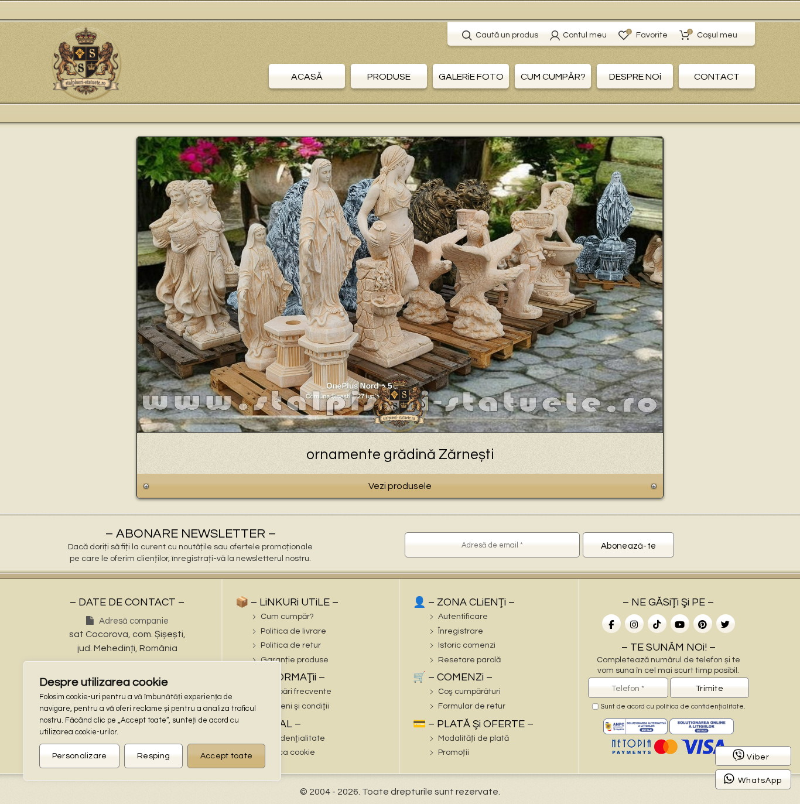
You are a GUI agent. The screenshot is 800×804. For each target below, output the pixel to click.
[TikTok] (657, 623)
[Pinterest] (702, 623)
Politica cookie (288, 752)
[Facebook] (611, 623)
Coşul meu (713, 34)
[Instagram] (634, 623)
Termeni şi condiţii (295, 706)
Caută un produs (507, 35)
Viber (758, 757)
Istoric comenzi (466, 645)
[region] (152, 721)
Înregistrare (460, 631)
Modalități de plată (473, 738)
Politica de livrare (293, 631)
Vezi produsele (400, 486)
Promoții (453, 752)
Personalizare (79, 756)
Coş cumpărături (469, 691)
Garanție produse (295, 660)
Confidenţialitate (293, 738)
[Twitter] (725, 623)
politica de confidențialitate (700, 706)
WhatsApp (760, 780)
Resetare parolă (469, 660)
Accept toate (226, 756)
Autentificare (463, 617)
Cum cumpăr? (287, 617)
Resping (153, 756)
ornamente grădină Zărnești (400, 454)
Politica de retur (291, 645)
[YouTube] (680, 623)
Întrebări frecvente (296, 691)
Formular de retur (471, 706)
